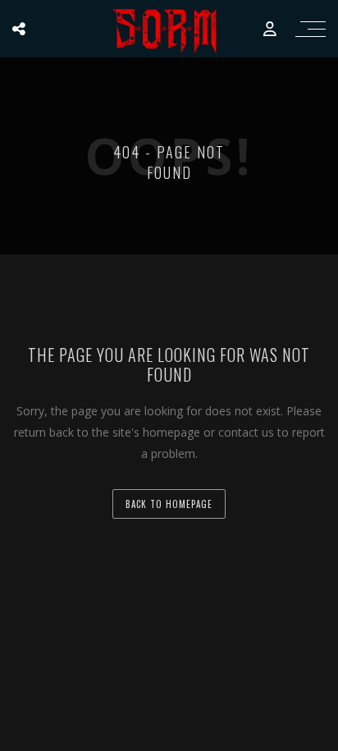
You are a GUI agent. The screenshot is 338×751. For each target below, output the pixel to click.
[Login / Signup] (269, 29)
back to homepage (169, 504)
